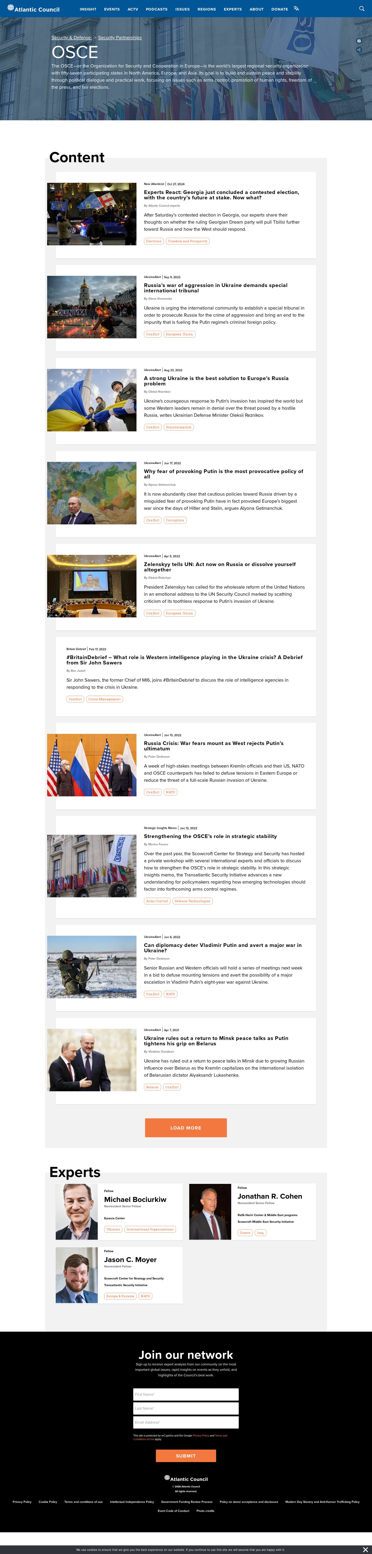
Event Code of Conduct (173, 1511)
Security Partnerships (120, 37)
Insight (88, 9)
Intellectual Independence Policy (132, 1502)
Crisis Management (104, 699)
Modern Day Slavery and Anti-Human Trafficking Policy (322, 1502)
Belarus (152, 1087)
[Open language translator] (296, 8)
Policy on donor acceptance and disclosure (249, 1502)
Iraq (260, 1232)
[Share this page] (359, 50)
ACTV (133, 9)
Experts (233, 9)
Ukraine (113, 1229)
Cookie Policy (48, 1502)
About (257, 9)
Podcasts (157, 9)
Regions (207, 9)
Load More (185, 1127)
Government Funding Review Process (186, 1502)
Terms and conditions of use (83, 1502)
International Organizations (150, 1229)
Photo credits (205, 1511)
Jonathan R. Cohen (270, 1196)
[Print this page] (359, 41)
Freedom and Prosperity (187, 241)
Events (112, 9)
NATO (170, 792)
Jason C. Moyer (130, 1259)
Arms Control (157, 901)
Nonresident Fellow (117, 1266)
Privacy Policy (201, 1435)
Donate (279, 9)
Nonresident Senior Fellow (122, 1206)
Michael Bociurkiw (135, 1199)
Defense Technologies (192, 901)
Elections (153, 241)
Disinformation (178, 427)
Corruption (175, 520)
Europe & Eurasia (120, 1296)
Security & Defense (71, 37)
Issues (182, 9)
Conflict (152, 334)
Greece (245, 1232)
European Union (179, 334)
